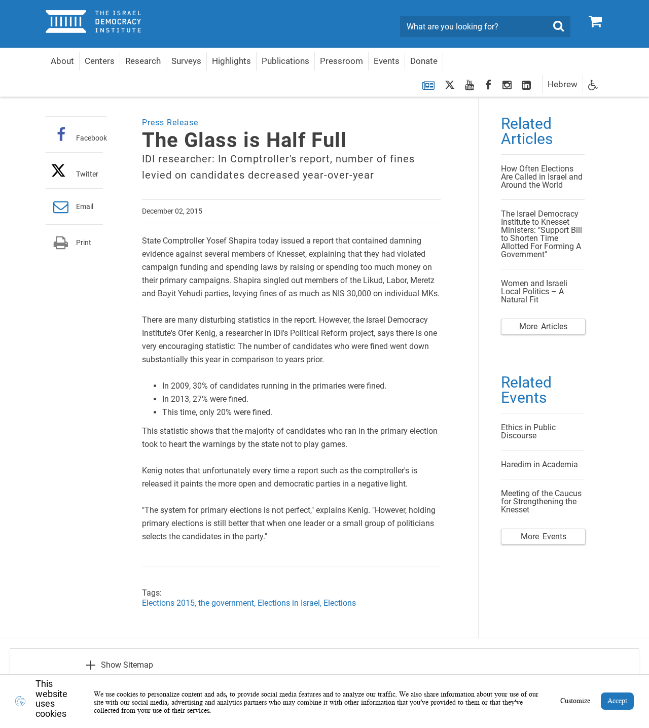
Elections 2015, (170, 603)
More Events (543, 536)
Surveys (186, 61)
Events (387, 61)
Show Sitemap (127, 665)
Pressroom (341, 61)
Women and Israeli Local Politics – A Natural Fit (534, 291)
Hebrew (563, 84)
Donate (424, 61)
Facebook (91, 138)
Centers (100, 61)
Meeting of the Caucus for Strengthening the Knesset (541, 501)
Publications (285, 61)
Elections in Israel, (290, 603)
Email (84, 206)
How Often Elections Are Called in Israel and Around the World (542, 177)
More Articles (543, 326)
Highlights (231, 61)
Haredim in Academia (539, 464)
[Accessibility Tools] (593, 84)
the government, (228, 603)
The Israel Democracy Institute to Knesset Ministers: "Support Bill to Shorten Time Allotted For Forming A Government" (541, 234)
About (62, 61)
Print (83, 242)
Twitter (87, 174)
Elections (339, 603)
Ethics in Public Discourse (528, 431)
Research (143, 61)
